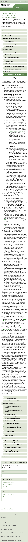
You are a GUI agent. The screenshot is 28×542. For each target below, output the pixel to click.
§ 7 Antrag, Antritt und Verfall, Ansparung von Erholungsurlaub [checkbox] (15, 60)
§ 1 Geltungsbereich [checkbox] (9, 41)
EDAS (19, 540)
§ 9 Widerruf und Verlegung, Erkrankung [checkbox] (14, 66)
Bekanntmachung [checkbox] (7, 30)
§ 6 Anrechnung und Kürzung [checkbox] (12, 57)
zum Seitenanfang (7, 509)
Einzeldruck (6, 486)
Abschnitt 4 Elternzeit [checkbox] (8, 438)
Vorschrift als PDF (7, 484)
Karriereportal (12, 540)
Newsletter (4, 540)
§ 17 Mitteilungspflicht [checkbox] (10, 414)
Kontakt (10, 514)
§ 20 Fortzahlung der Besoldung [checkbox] (12, 423)
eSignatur (3, 517)
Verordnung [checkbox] (6, 32)
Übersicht (3, 514)
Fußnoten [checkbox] (5, 456)
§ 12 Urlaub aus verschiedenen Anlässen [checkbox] (14, 74)
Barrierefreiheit (6, 499)
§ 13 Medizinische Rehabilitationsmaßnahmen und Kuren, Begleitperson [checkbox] (15, 397)
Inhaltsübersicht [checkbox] (7, 35)
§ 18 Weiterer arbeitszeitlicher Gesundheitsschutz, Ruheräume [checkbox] (12, 417)
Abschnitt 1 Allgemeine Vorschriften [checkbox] (11, 38)
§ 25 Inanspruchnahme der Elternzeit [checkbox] (13, 444)
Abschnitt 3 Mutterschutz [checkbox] (9, 403)
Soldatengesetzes (8, 225)
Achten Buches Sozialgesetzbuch (12, 220)
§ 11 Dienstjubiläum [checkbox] (9, 71)
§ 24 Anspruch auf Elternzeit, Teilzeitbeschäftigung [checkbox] (11, 441)
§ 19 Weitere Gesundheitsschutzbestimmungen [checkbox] (16, 420)
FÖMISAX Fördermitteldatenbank (10, 536)
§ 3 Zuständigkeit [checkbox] (9, 46)
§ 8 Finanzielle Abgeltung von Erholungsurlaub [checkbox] (16, 63)
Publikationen (15, 533)
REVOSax (19, 8)
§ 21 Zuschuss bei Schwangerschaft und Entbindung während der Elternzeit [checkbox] (14, 427)
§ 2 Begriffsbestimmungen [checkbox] (11, 44)
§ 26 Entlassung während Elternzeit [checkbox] (13, 447)
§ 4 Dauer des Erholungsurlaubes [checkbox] (12, 52)
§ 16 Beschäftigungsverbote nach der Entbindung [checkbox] (13, 411)
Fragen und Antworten (8, 496)
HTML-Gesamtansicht (8, 482)
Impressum (17, 514)
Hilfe (11, 486)
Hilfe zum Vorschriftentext (9, 494)
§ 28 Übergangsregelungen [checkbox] (11, 453)
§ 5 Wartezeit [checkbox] (8, 54)
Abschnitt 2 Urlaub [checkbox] (7, 49)
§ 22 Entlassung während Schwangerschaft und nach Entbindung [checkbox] (15, 431)
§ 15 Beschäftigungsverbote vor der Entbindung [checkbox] (13, 407)
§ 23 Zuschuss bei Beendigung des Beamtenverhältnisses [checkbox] (13, 434)
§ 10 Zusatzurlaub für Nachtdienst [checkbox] (13, 69)
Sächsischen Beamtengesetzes (16, 131)
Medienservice (5, 533)
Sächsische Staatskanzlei (8, 525)
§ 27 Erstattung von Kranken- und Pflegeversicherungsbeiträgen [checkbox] (13, 450)
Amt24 (22, 533)
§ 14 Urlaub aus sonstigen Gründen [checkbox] (13, 400)
